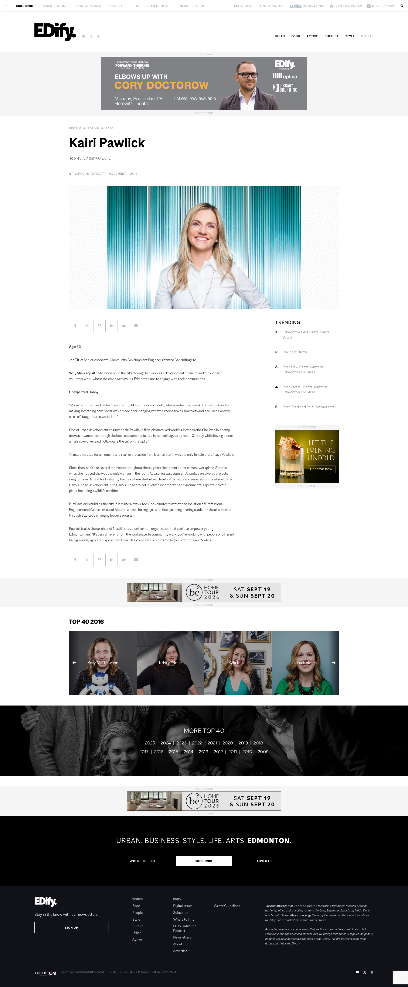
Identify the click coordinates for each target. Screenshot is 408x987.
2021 (212, 743)
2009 (263, 751)
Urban (279, 36)
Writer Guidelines (227, 906)
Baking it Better (295, 352)
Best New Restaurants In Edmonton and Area (303, 369)
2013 (203, 751)
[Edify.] (55, 32)
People (367, 36)
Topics (137, 899)
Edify (177, 899)
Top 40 (93, 128)
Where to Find (55, 6)
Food (295, 36)
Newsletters (182, 937)
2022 (197, 743)
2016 (109, 128)
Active (312, 36)
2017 (144, 751)
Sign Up (71, 928)
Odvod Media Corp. (95, 972)
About (177, 944)
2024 (166, 743)
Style (350, 36)
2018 (258, 743)
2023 (181, 743)
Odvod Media (169, 972)
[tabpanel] (204, 851)
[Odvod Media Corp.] (45, 973)
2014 (188, 751)
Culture (331, 36)
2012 (218, 751)
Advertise (119, 6)
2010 (247, 751)
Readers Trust (193, 6)
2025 (150, 743)
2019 (243, 743)
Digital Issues (88, 6)
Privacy (143, 972)
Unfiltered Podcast (153, 6)
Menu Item (222, 899)
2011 (232, 751)
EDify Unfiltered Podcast (185, 928)
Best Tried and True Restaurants (309, 407)
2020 (227, 743)
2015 (173, 751)
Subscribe (25, 6)
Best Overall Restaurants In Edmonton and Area (305, 389)
